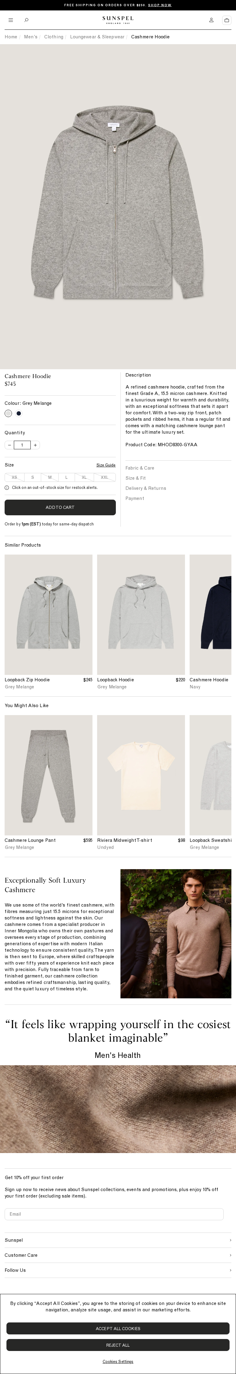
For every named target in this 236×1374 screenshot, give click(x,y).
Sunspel (14, 1240)
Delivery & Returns (145, 488)
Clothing (53, 37)
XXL (104, 477)
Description (138, 375)
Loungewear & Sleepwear (97, 37)
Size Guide (106, 465)
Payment (134, 498)
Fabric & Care (139, 468)
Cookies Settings (118, 1361)
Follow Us (15, 1270)
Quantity (15, 432)
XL (84, 477)
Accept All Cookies (118, 1328)
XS (14, 477)
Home (11, 37)
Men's (30, 37)
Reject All (118, 1345)
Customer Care (21, 1255)
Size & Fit (135, 478)
